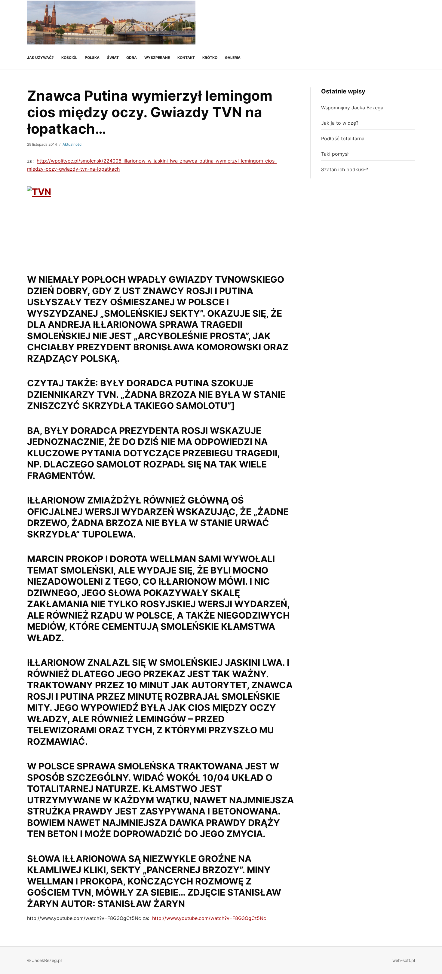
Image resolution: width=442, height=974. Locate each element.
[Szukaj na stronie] (409, 22)
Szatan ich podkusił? (344, 169)
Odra (131, 57)
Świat (113, 57)
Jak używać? (40, 57)
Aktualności (72, 144)
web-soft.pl (403, 960)
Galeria (233, 57)
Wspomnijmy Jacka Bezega (352, 108)
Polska (92, 57)
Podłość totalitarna (342, 138)
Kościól (69, 57)
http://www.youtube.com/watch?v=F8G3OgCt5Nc (209, 918)
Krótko (209, 57)
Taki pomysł (334, 154)
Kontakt (186, 57)
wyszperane (157, 57)
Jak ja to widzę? (339, 123)
